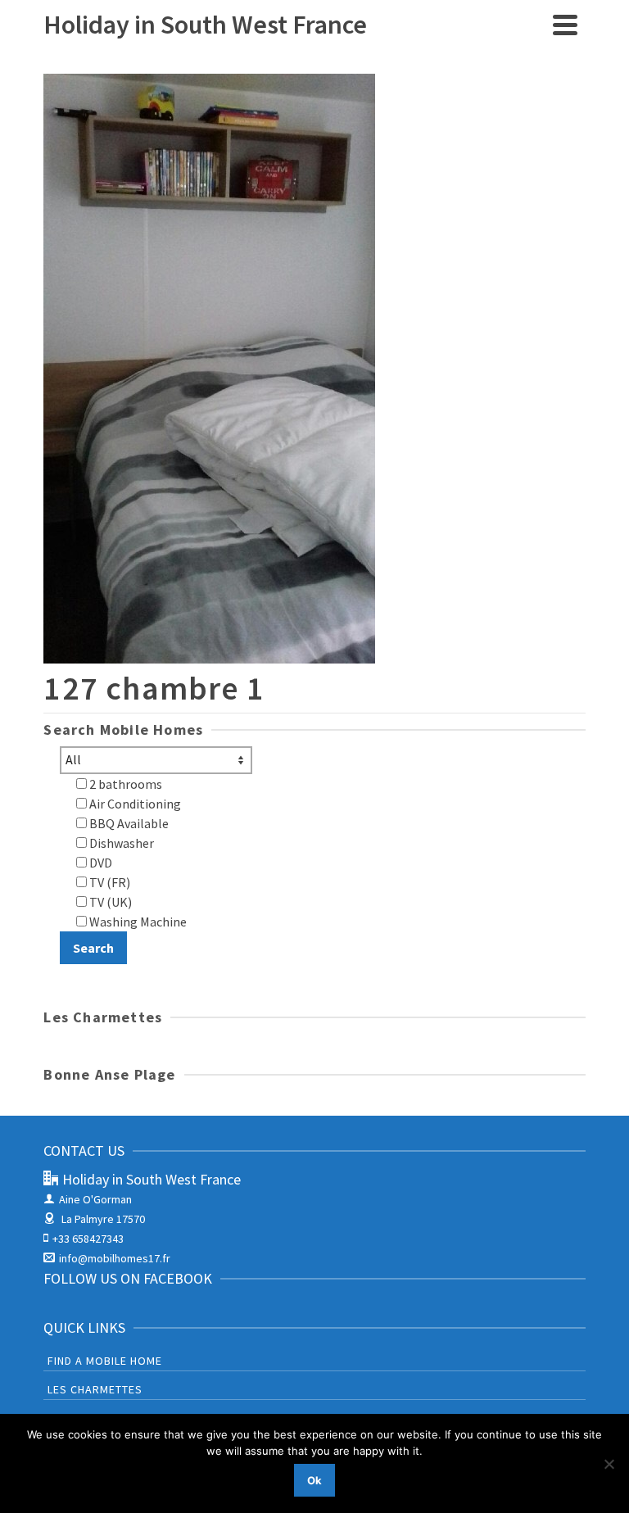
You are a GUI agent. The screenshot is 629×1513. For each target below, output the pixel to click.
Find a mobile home (105, 1360)
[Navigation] (565, 24)
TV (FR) (108, 882)
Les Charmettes (95, 1389)
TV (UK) (109, 902)
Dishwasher (120, 843)
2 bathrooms (124, 784)
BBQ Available (128, 823)
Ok (314, 1480)
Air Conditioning (134, 803)
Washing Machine (137, 921)
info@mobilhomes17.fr (114, 1258)
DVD (99, 862)
